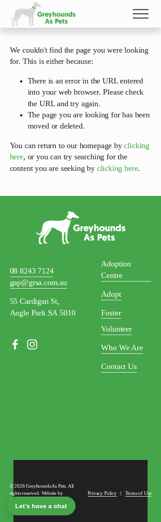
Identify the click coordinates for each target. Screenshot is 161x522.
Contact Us (118, 366)
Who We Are (122, 347)
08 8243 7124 (32, 270)
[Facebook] (15, 344)
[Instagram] (32, 344)
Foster (111, 312)
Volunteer (116, 328)
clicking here (117, 168)
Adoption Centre (116, 269)
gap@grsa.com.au (38, 282)
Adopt (111, 294)
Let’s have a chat (41, 506)
